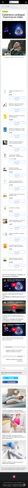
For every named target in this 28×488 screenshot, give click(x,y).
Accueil (4, 484)
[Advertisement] (14, 74)
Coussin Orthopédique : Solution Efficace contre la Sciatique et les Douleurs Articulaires (13, 411)
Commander (17, 97)
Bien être (4, 408)
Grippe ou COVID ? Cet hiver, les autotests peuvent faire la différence (12, 462)
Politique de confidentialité (18, 485)
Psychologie (5, 11)
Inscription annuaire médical (18, 484)
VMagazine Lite (21, 482)
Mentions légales (7, 485)
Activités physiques (6, 433)
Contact (9, 484)
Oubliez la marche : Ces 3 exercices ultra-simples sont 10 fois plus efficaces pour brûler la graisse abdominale (14, 437)
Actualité (4, 460)
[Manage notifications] (24, 485)
